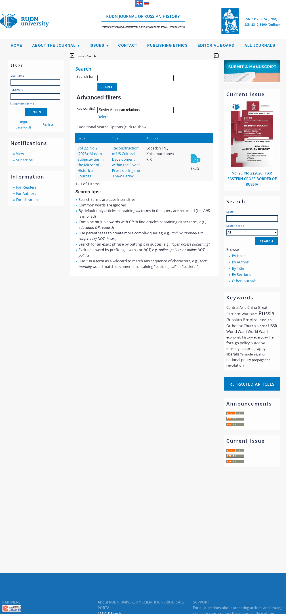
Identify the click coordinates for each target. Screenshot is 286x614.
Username (17, 76)
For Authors (26, 193)
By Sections (241, 274)
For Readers (26, 187)
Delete (102, 116)
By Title (238, 268)
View (20, 153)
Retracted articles (252, 384)
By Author (240, 262)
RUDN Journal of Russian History (143, 21)
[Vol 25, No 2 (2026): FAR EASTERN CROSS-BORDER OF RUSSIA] (252, 165)
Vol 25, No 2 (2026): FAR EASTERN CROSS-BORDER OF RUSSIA (252, 179)
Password (17, 90)
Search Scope (235, 226)
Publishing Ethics (167, 45)
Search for (85, 76)
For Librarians (28, 199)
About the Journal (54, 45)
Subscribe (24, 160)
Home (16, 45)
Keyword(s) (85, 108)
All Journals (259, 45)
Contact (127, 45)
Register (49, 124)
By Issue (239, 255)
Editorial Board (216, 45)
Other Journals (244, 280)
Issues (97, 45)
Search (230, 212)
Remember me (24, 104)
